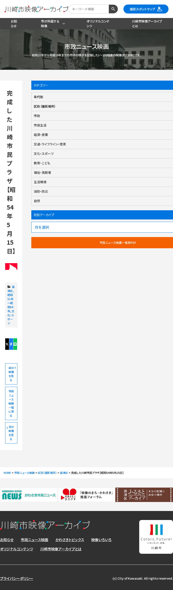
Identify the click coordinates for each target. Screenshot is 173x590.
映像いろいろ (101, 539)
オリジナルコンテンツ (16, 549)
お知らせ (7, 539)
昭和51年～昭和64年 (10, 303)
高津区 (11, 289)
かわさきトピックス (69, 539)
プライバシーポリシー (16, 578)
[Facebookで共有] (11, 344)
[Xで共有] (7, 344)
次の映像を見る (11, 433)
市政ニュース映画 (34, 539)
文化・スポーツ (10, 317)
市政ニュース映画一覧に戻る (11, 403)
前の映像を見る (11, 374)
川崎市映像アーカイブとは (61, 549)
